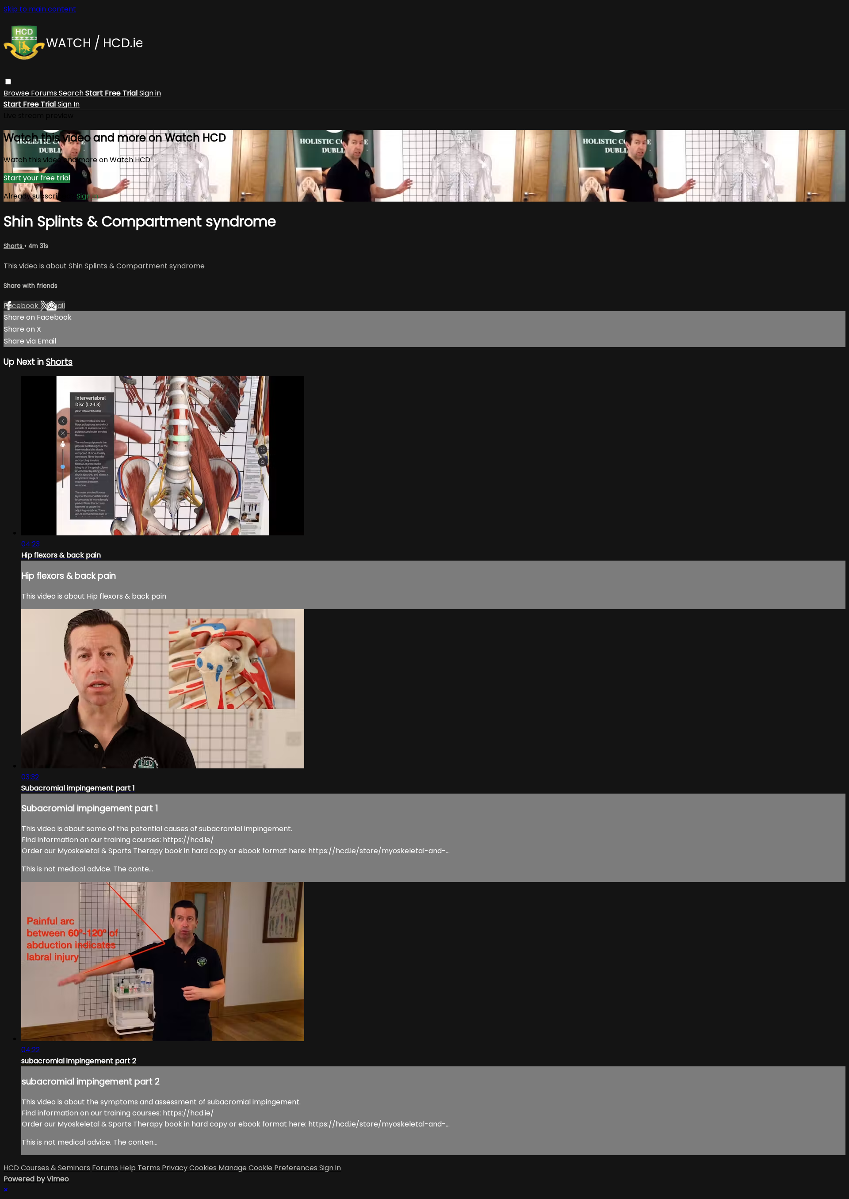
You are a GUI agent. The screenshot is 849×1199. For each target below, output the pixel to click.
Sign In (68, 104)
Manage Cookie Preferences (268, 1168)
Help (129, 1168)
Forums (45, 93)
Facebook (22, 306)
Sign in (150, 93)
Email (55, 306)
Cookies (203, 1168)
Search (72, 93)
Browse (17, 93)
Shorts (14, 246)
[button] (8, 81)
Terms (150, 1168)
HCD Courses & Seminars (47, 1168)
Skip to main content (40, 9)
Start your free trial (37, 178)
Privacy (175, 1168)
